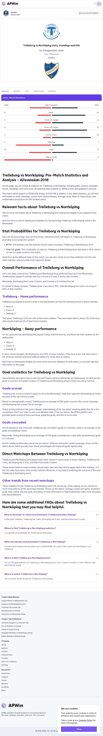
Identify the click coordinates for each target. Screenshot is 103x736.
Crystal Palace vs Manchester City (14, 601)
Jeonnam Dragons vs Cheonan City (15, 623)
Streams (4, 684)
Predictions (5, 673)
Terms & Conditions (8, 661)
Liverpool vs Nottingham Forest (13, 604)
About (3, 645)
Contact (4, 651)
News (3, 690)
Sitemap (4, 665)
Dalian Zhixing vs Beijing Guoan (13, 636)
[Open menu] (99, 4)
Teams (4, 680)
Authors (4, 648)
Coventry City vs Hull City (10, 607)
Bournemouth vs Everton (10, 611)
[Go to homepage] (10, 3)
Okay (78, 729)
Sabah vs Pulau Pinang (10, 629)
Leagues (4, 677)
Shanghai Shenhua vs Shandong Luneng (16, 633)
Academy (5, 687)
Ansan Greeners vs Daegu (11, 626)
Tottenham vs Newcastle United (13, 614)
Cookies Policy (85, 720)
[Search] (95, 4)
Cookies (4, 658)
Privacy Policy (6, 655)
